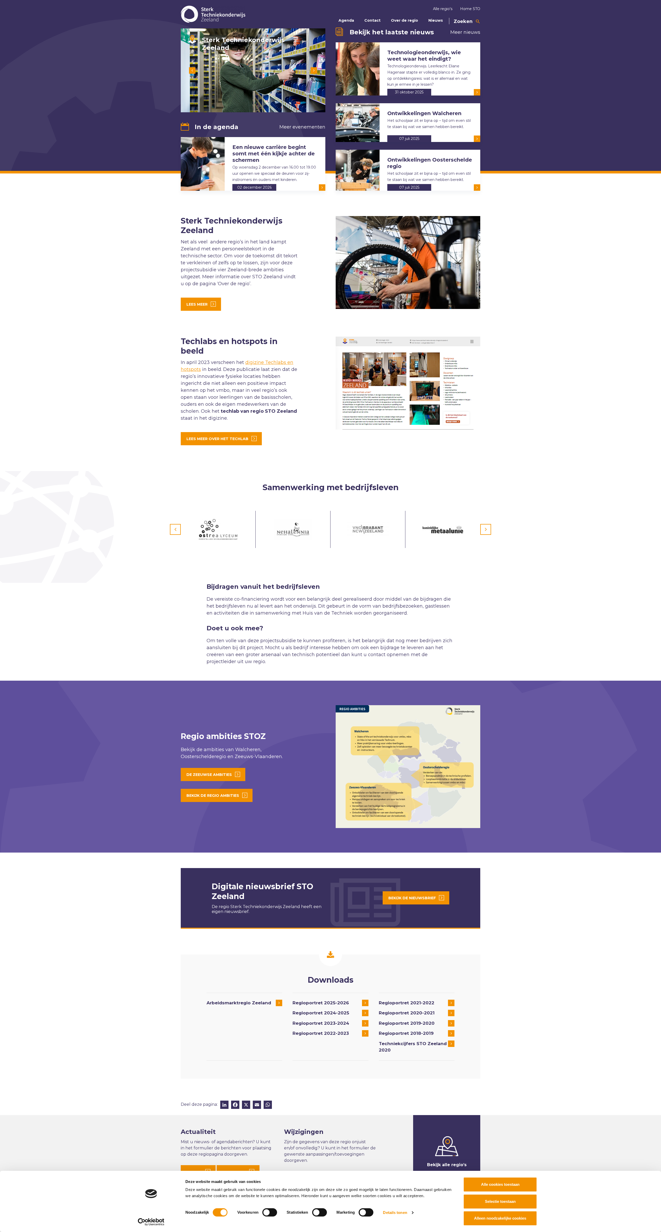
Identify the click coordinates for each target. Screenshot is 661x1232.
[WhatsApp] (268, 1105)
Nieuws (435, 20)
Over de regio (404, 20)
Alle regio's (442, 8)
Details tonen (395, 1212)
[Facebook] (235, 1105)
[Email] (257, 1105)
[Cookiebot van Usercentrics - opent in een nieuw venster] (151, 1222)
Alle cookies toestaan (500, 1184)
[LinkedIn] (224, 1105)
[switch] (269, 1212)
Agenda (346, 20)
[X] (246, 1105)
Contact (372, 20)
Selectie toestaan (500, 1201)
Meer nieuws (465, 32)
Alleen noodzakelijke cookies (500, 1218)
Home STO (470, 8)
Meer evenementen (302, 127)
